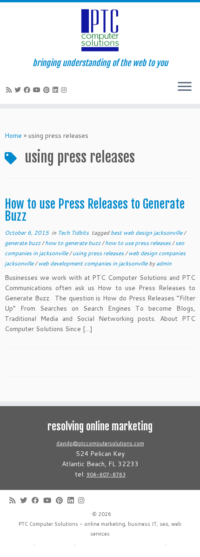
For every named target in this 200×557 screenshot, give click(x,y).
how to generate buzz (73, 243)
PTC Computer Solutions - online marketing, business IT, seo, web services (100, 528)
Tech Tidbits (74, 233)
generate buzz (23, 243)
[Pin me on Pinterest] (48, 90)
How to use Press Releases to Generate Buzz (95, 210)
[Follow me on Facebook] (28, 90)
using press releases (99, 253)
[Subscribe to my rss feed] (10, 90)
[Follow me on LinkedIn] (57, 90)
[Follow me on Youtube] (38, 90)
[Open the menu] (185, 87)
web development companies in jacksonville (93, 263)
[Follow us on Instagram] (65, 90)
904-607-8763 (106, 474)
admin (164, 263)
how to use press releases (138, 243)
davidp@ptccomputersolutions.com (100, 443)
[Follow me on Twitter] (19, 90)
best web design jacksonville (147, 233)
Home (13, 135)
